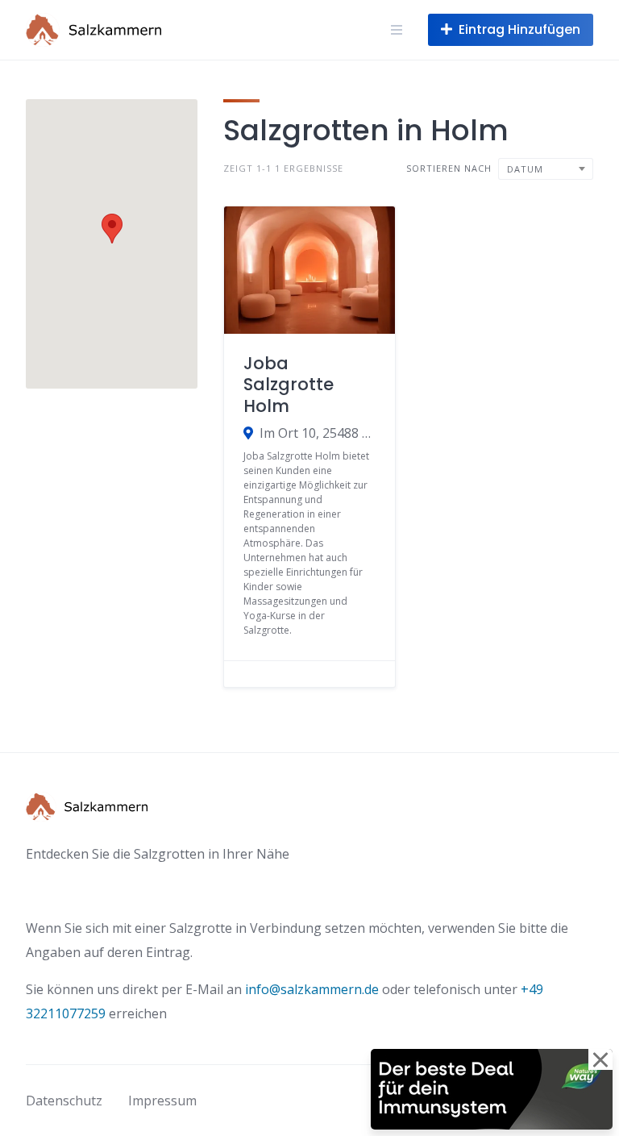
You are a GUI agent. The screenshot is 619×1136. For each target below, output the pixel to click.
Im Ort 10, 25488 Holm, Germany (317, 433)
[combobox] (545, 169)
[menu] (396, 29)
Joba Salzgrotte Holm (288, 385)
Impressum (162, 1100)
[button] (112, 228)
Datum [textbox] (525, 169)
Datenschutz (64, 1100)
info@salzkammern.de (312, 989)
